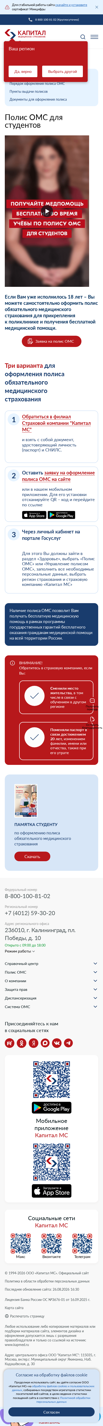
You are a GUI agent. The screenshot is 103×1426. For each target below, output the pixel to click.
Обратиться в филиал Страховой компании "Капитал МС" (56, 423)
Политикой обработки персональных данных (63, 1399)
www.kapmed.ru (17, 1345)
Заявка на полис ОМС (54, 341)
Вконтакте (51, 1257)
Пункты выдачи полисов (29, 91)
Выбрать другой (62, 71)
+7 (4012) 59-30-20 (30, 912)
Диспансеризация (20, 998)
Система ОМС (17, 1006)
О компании (15, 980)
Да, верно (23, 71)
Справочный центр (21, 963)
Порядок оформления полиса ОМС (37, 83)
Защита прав (16, 989)
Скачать (32, 856)
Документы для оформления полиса (38, 99)
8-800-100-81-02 (27, 895)
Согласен (51, 1412)
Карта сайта (14, 1308)
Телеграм (82, 1257)
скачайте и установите (71, 5)
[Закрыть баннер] (96, 7)
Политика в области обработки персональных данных (47, 1281)
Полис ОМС (15, 972)
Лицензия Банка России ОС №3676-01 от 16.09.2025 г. (47, 1300)
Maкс (20, 1257)
